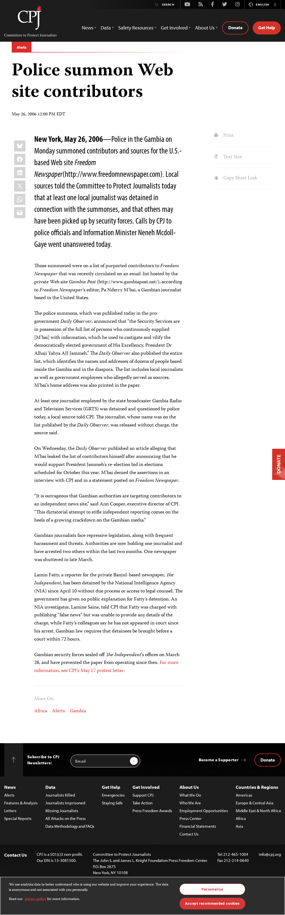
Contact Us (189, 834)
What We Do (190, 795)
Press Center (191, 818)
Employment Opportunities (204, 810)
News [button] (87, 27)
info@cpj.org (270, 854)
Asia (239, 826)
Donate (235, 27)
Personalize (212, 889)
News (10, 787)
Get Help (266, 27)
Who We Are (190, 802)
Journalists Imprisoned (65, 802)
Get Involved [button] (174, 27)
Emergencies (113, 795)
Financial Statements (198, 826)
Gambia (78, 711)
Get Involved (145, 787)
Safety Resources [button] (135, 27)
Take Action (142, 802)
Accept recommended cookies (212, 903)
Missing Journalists (61, 810)
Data (50, 787)
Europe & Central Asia (254, 802)
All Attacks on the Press (65, 818)
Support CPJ (143, 795)
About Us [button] (205, 27)
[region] (142, 896)
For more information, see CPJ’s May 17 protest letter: (106, 667)
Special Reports (17, 818)
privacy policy (35, 899)
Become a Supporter (219, 759)
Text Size (232, 157)
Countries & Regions (257, 787)
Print (228, 136)
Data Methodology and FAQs (69, 826)
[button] (275, 4)
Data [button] (106, 27)
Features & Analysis (21, 802)
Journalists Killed (60, 795)
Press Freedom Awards (152, 810)
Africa (40, 711)
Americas (244, 795)
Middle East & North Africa (258, 810)
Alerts (21, 47)
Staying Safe (112, 802)
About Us (189, 787)
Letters (10, 810)
